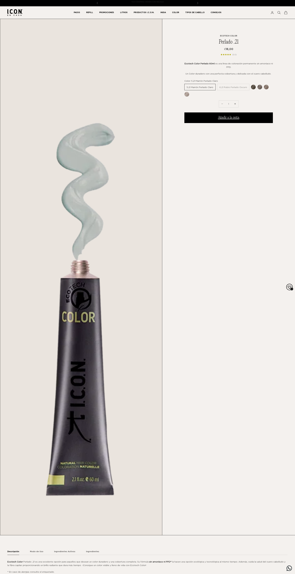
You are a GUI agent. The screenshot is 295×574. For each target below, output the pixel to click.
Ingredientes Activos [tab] (64, 551)
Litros (124, 13)
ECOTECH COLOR (228, 36)
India (163, 13)
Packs (77, 13)
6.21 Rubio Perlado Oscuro (233, 87)
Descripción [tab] (13, 551)
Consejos (216, 13)
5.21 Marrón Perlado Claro (200, 87)
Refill (89, 13)
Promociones (106, 13)
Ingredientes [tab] (92, 551)
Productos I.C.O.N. (144, 13)
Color (175, 13)
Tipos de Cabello (195, 13)
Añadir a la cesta (228, 117)
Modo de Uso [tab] (36, 551)
